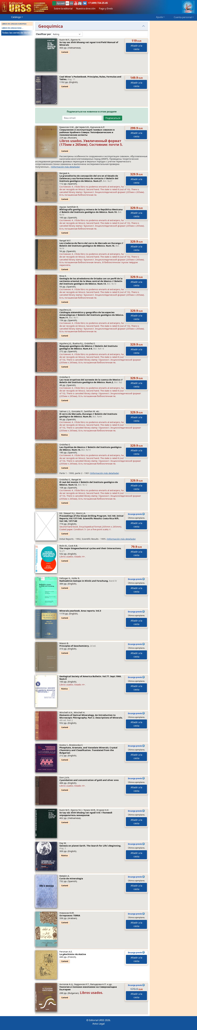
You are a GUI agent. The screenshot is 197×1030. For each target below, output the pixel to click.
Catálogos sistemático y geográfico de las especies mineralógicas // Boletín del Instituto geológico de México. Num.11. (91, 315)
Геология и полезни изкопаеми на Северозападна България (88, 988)
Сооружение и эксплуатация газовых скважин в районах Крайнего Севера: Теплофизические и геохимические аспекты (87, 132)
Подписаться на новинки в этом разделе (92, 111)
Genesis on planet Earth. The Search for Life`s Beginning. (90, 847)
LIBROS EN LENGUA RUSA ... (12, 28)
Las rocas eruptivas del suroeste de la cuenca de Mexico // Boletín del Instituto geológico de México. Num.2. (91, 381)
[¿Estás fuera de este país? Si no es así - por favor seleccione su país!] (54, 3)
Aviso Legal (98, 1023)
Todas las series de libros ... (17, 32)
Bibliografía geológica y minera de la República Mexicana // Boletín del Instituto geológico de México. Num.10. (91, 212)
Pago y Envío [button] (106, 8)
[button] (76, 3)
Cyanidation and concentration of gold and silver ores (89, 780)
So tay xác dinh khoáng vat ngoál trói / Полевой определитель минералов (85, 814)
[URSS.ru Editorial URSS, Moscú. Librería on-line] (25, 7)
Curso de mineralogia (71, 878)
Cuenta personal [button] (183, 17)
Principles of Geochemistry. (77, 645)
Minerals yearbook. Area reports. (80, 610)
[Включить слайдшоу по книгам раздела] (85, 34)
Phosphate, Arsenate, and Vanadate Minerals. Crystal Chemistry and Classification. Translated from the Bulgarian (88, 750)
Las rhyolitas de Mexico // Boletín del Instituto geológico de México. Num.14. (90, 448)
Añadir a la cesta (136, 47)
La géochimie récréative (72, 954)
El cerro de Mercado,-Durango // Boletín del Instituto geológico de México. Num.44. (88, 415)
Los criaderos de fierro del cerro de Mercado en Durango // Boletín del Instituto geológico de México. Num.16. (91, 246)
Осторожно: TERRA (69, 915)
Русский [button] (61, 3)
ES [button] (67, 3)
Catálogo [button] (16, 17)
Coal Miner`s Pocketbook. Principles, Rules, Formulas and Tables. (90, 78)
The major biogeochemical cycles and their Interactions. (90, 549)
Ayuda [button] (159, 17)
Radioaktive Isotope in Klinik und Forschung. (88, 580)
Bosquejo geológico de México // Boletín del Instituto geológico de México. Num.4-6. (88, 347)
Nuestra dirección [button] (85, 8)
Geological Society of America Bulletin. (90, 677)
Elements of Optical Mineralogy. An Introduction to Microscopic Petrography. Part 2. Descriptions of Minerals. (91, 718)
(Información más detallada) (65, 166)
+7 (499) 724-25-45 (98, 2)
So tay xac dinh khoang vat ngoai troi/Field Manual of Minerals (88, 43)
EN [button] (71, 3)
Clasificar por (43, 34)
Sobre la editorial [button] (63, 8)
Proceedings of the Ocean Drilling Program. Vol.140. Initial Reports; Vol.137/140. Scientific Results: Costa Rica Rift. (91, 518)
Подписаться (112, 118)
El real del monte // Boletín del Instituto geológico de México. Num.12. (88, 483)
